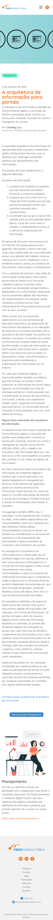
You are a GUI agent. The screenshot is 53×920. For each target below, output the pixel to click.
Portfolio (26, 872)
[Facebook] (32, 859)
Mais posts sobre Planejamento (26, 714)
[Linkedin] (21, 859)
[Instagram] (26, 859)
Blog (26, 876)
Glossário (26, 890)
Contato (26, 887)
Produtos (26, 868)
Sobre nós (26, 883)
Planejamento (10, 75)
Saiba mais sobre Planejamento (20, 818)
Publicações (26, 879)
